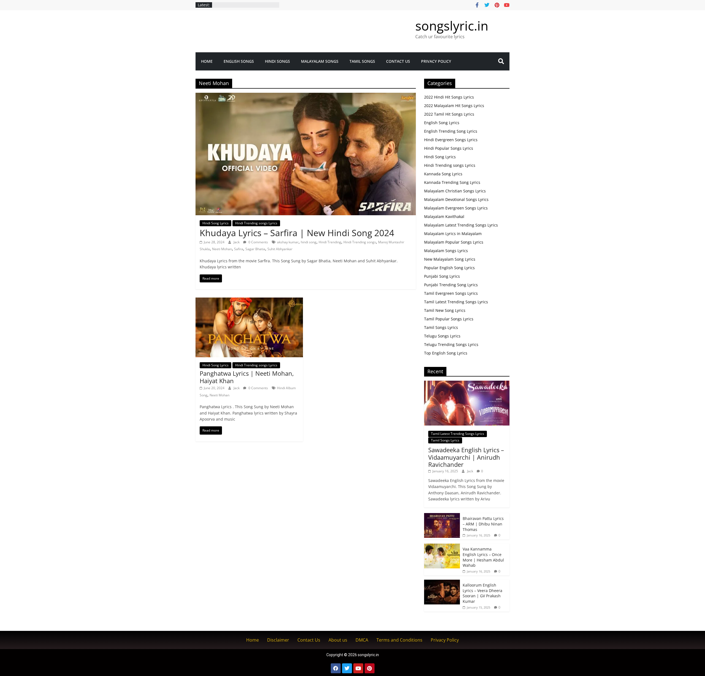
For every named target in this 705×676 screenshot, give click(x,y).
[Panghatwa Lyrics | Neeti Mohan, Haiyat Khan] (249, 301)
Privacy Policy (436, 61)
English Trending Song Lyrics (450, 131)
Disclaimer (278, 640)
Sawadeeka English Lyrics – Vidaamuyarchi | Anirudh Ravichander (466, 457)
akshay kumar (288, 242)
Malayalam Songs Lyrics (446, 250)
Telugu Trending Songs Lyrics (451, 344)
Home (207, 61)
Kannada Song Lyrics (443, 173)
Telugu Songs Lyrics (442, 336)
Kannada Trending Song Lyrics (452, 182)
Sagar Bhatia (255, 249)
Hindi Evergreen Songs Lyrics (451, 139)
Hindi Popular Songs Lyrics (448, 148)
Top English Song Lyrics (445, 353)
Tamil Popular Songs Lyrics (448, 318)
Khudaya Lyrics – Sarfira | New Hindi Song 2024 (297, 233)
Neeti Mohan (222, 249)
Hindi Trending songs (359, 242)
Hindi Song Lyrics (215, 223)
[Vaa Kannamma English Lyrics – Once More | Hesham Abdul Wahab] (442, 546)
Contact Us (398, 61)
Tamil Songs (362, 61)
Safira (238, 249)
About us (338, 640)
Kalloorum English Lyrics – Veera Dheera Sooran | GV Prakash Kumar (482, 593)
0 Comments (258, 242)
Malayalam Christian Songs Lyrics (455, 190)
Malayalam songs (319, 61)
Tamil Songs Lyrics (441, 327)
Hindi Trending (330, 242)
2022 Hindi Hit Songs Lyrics (449, 97)
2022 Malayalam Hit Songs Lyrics (454, 105)
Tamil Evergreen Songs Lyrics (451, 293)
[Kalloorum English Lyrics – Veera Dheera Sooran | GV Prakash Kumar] (442, 582)
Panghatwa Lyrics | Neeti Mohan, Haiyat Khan (247, 377)
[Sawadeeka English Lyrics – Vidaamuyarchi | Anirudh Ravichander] (466, 383)
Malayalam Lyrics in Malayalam (453, 233)
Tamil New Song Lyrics (444, 310)
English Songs (239, 61)
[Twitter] (347, 668)
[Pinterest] (370, 668)
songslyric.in (451, 25)
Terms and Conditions (399, 640)
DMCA (362, 640)
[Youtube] (358, 668)
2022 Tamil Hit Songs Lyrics (449, 114)
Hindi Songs (277, 61)
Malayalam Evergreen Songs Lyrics (456, 208)
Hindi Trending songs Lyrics (256, 223)
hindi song (308, 242)
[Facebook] (336, 668)
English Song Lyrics (441, 122)
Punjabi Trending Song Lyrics (451, 284)
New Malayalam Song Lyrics (449, 259)
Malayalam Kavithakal (444, 216)
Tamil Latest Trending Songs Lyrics (456, 301)
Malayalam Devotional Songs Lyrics (456, 199)
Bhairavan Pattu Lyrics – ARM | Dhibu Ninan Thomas (483, 524)
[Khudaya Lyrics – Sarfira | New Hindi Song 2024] (306, 96)
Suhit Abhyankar (279, 249)
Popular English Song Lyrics (449, 267)
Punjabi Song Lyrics (442, 276)
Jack (237, 242)
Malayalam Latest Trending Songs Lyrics (461, 225)
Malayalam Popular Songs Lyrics (453, 242)
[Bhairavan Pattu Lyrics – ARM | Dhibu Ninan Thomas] (442, 516)
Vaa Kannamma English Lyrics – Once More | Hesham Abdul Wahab (483, 557)
